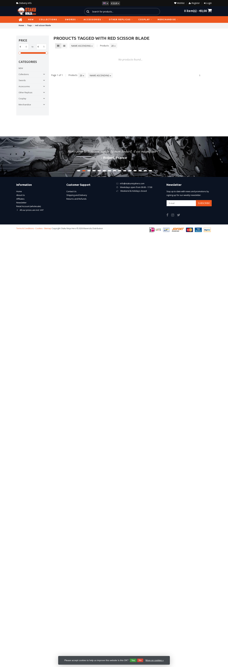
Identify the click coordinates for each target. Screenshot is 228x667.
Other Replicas (120, 19)
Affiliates (20, 198)
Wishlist (180, 3)
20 (112, 45)
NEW (31, 19)
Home (19, 191)
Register (196, 3)
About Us (20, 195)
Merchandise (167, 19)
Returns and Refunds (76, 198)
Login (209, 3)
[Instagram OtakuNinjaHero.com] (174, 215)
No (140, 660)
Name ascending (81, 45)
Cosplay (144, 19)
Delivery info (25, 3)
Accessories (92, 19)
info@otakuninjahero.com (132, 183)
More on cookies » (154, 660)
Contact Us (71, 191)
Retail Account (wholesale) (28, 206)
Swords (70, 19)
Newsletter (21, 202)
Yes (133, 660)
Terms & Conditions (25, 228)
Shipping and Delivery (76, 195)
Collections (48, 19)
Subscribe (204, 203)
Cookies (38, 228)
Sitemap (47, 228)
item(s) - (195, 10)
